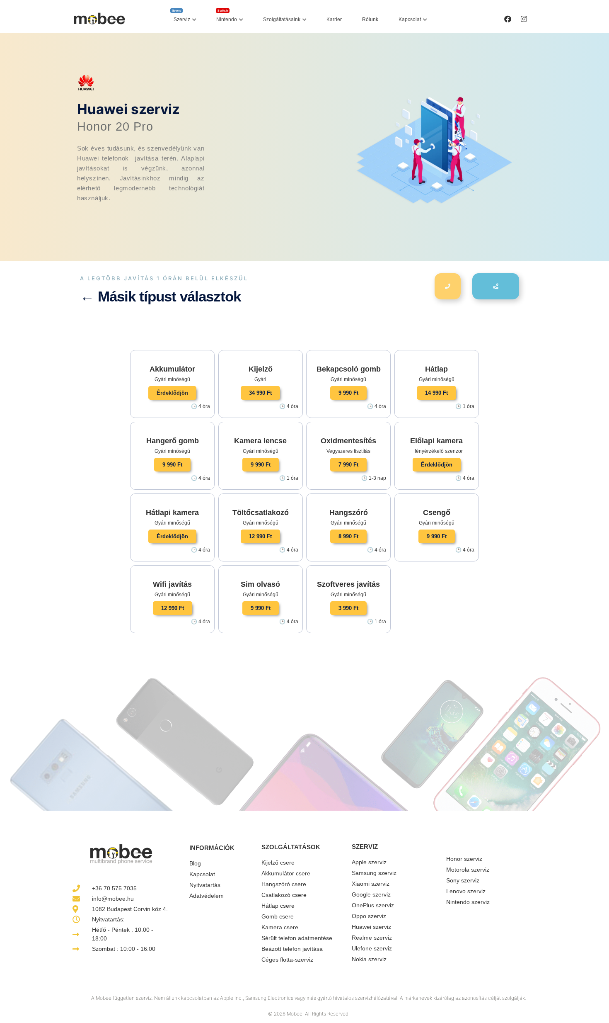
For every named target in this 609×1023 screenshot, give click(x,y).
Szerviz (181, 17)
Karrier (334, 19)
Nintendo (226, 17)
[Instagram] (524, 19)
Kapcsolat (410, 19)
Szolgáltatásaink (281, 19)
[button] (172, 393)
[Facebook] (507, 19)
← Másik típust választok (160, 296)
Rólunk (370, 19)
